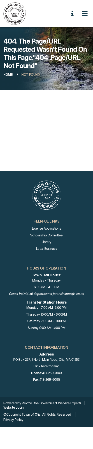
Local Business (46, 248)
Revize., (27, 403)
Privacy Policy (13, 420)
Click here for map (46, 366)
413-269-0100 (46, 373)
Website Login (13, 407)
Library (46, 242)
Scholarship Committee (46, 235)
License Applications (46, 228)
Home (8, 74)
